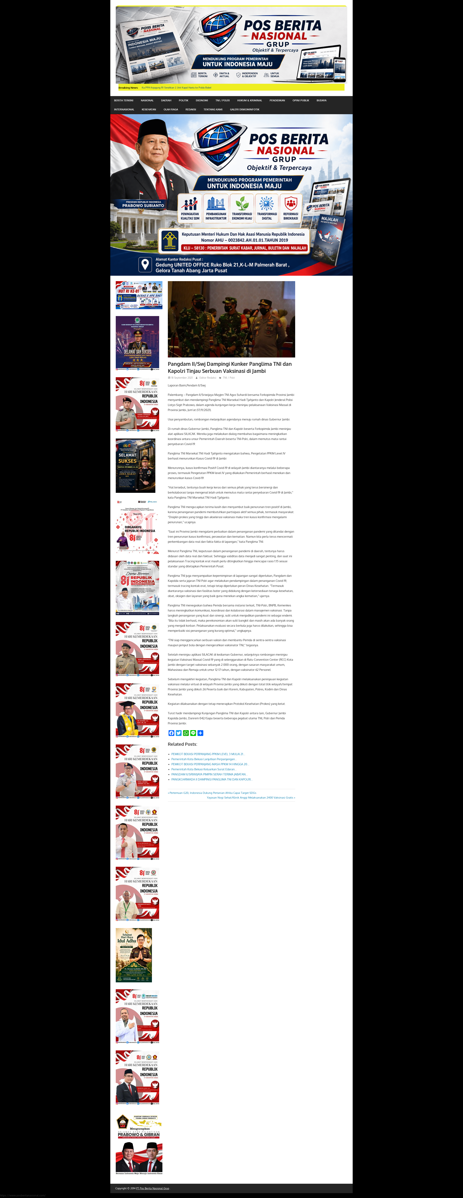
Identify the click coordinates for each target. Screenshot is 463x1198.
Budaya (321, 100)
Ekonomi (202, 100)
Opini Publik (301, 100)
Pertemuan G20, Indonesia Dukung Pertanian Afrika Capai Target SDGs (212, 793)
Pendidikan (277, 100)
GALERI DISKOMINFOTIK (244, 109)
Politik (183, 100)
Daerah (166, 100)
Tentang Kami (213, 109)
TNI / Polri (223, 100)
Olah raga (171, 109)
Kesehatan (149, 109)
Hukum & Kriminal (249, 100)
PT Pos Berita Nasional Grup (152, 1188)
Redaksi (191, 109)
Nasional (147, 100)
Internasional (124, 109)
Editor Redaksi (207, 377)
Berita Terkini (123, 100)
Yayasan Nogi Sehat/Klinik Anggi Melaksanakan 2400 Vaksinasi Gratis (250, 797)
